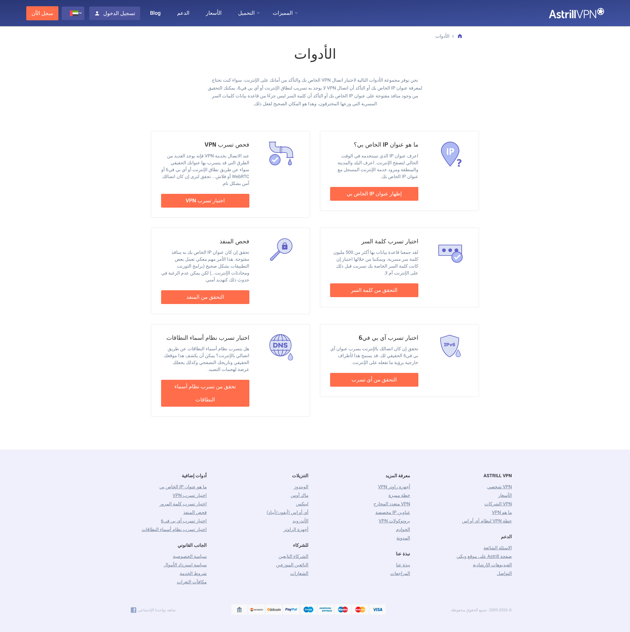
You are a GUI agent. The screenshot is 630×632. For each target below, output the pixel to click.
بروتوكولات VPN (394, 521)
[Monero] (256, 610)
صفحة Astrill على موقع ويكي (484, 556)
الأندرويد (300, 521)
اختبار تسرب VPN (205, 200)
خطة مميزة (399, 495)
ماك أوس (299, 495)
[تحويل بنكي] (239, 610)
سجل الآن (42, 13)
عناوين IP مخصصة (392, 512)
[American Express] (326, 610)
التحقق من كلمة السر (374, 290)
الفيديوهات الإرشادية (492, 565)
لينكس (302, 504)
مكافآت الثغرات (192, 582)
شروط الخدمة (193, 573)
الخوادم (403, 529)
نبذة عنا (403, 565)
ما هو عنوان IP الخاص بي (183, 487)
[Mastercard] (360, 610)
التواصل (504, 573)
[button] (283, 13)
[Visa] (377, 610)
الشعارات (299, 573)
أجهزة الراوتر (296, 529)
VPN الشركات (498, 504)
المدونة (403, 538)
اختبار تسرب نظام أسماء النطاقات (174, 529)
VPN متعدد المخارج (391, 504)
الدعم (183, 13)
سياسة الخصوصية (190, 556)
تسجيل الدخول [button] (119, 13)
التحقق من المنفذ (205, 297)
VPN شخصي (499, 487)
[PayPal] (291, 610)
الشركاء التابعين (293, 556)
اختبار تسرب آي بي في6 (184, 521)
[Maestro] (343, 610)
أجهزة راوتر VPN (394, 487)
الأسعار (214, 13)
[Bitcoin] (274, 610)
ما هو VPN (502, 512)
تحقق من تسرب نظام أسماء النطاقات (205, 393)
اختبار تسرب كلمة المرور (183, 504)
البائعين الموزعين (292, 565)
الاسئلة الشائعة (497, 548)
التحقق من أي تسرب (374, 380)
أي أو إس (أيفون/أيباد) (287, 512)
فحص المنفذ (195, 512)
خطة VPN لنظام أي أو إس (487, 521)
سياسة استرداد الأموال (185, 565)
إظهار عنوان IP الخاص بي (374, 194)
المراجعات (400, 573)
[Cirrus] (308, 610)
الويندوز (301, 487)
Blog (155, 13)
